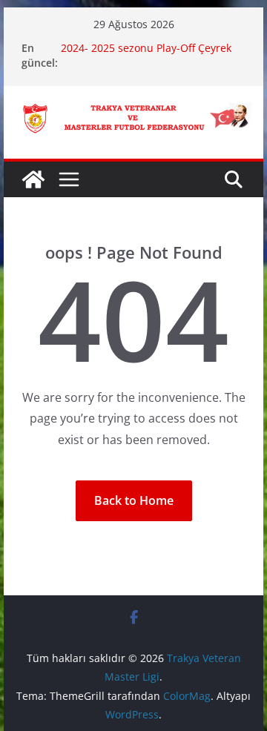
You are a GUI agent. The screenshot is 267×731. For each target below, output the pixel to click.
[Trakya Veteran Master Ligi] (33, 179)
